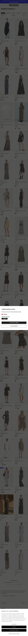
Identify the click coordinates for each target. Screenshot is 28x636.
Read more (14, 624)
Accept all (14, 626)
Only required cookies (14, 630)
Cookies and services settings (14, 633)
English (4, 318)
